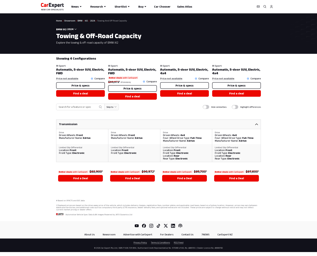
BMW (80, 20)
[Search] (265, 6)
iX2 (86, 20)
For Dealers (167, 234)
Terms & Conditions (160, 242)
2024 (92, 20)
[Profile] (271, 6)
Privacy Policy (140, 242)
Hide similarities (219, 107)
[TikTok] (158, 226)
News (75, 6)
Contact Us (187, 234)
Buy (140, 6)
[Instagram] (151, 226)
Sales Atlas (184, 6)
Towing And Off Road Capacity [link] (112, 20)
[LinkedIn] (173, 226)
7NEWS (205, 234)
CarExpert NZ (225, 234)
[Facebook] (144, 226)
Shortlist (121, 6)
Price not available (67, 78)
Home (59, 20)
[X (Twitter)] (166, 226)
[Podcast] (180, 226)
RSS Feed (178, 242)
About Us (89, 234)
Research (96, 6)
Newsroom (109, 234)
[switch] (206, 107)
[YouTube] (137, 226)
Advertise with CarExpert (137, 234)
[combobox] (72, 29)
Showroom (69, 20)
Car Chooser (162, 6)
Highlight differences (250, 107)
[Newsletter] (258, 6)
